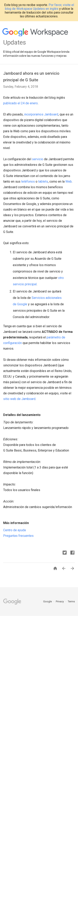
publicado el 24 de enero (20, 103)
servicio (37, 159)
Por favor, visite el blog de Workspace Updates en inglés (39, 7)
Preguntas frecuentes (18, 536)
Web (68, 181)
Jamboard (51, 114)
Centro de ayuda (14, 530)
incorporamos (33, 114)
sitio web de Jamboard (19, 399)
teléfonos (28, 181)
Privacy (60, 601)
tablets (43, 181)
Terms (71, 601)
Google (47, 601)
